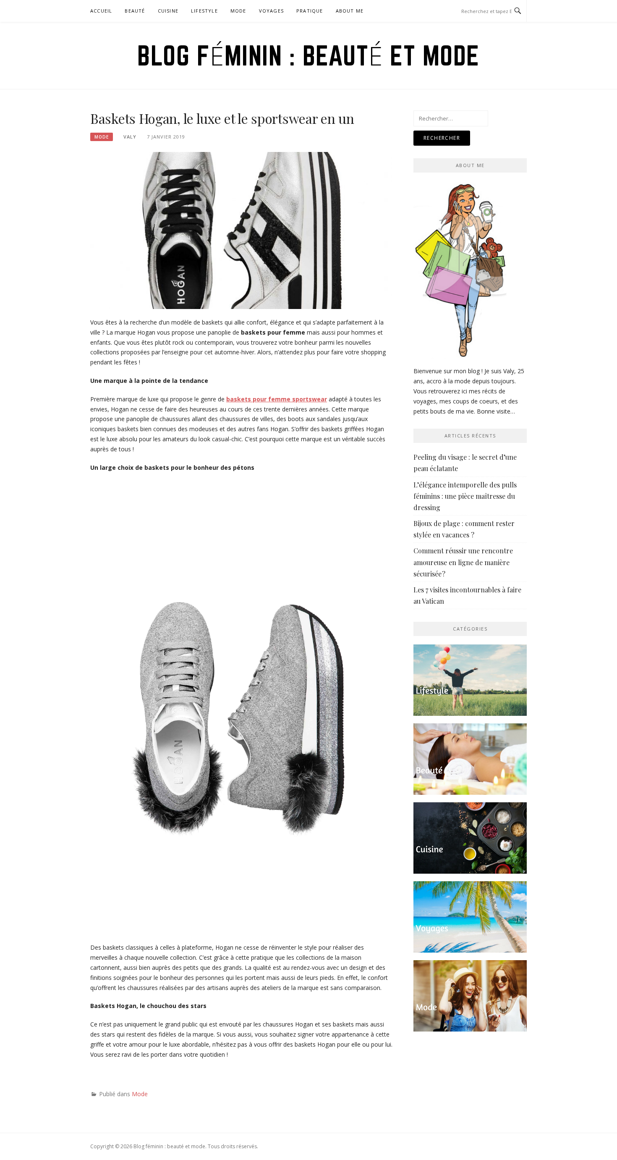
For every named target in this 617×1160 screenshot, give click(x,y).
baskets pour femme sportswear (276, 399)
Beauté (135, 11)
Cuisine (168, 11)
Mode (238, 11)
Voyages (271, 11)
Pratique (309, 11)
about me (350, 11)
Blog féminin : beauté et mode (308, 55)
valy (129, 137)
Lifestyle (204, 11)
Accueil (101, 11)
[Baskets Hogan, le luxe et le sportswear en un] (241, 230)
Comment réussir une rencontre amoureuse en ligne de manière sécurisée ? (463, 562)
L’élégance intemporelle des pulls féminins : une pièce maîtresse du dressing (465, 496)
